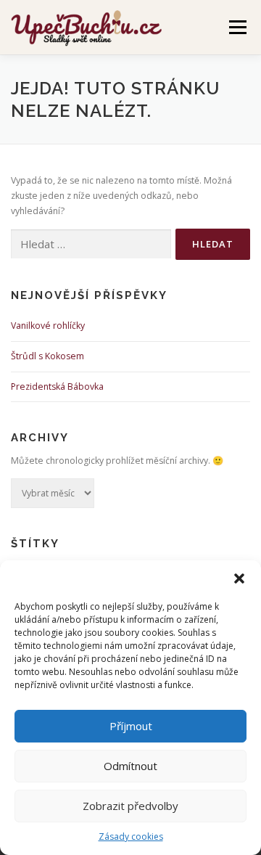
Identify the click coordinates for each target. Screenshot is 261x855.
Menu (237, 27)
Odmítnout (130, 765)
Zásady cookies (131, 836)
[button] (239, 578)
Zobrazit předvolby (130, 805)
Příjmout (130, 726)
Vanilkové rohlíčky (48, 325)
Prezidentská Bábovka (57, 386)
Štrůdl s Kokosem (47, 356)
